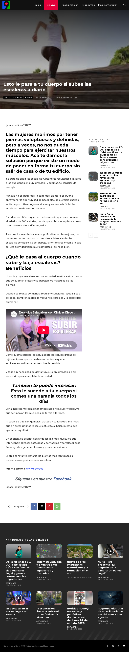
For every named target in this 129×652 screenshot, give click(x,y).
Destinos (104, 206)
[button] (124, 5)
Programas (105, 227)
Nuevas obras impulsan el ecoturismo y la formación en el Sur (109, 198)
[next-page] (96, 235)
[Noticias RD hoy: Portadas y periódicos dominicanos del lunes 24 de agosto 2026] (80, 598)
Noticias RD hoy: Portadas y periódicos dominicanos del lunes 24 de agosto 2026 (78, 616)
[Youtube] (124, 646)
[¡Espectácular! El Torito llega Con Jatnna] (18, 598)
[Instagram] (113, 646)
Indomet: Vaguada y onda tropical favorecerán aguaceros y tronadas (111, 177)
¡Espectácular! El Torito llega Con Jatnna (17, 611)
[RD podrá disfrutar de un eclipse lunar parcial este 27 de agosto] (110, 598)
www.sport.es (34, 468)
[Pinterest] (49, 506)
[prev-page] (91, 235)
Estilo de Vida (13, 97)
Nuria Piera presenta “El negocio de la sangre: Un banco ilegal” (110, 219)
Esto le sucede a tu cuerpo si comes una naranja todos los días (44, 396)
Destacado (105, 165)
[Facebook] (34, 506)
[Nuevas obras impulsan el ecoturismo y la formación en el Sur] (93, 196)
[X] (41, 506)
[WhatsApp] (57, 506)
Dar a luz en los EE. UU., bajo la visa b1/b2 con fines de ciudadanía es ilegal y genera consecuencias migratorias (111, 155)
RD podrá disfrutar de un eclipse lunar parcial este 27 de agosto (110, 613)
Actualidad (42, 621)
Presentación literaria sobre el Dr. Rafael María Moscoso (47, 613)
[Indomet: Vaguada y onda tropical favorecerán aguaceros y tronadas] (93, 176)
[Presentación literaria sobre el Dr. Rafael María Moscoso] (49, 598)
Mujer (28, 97)
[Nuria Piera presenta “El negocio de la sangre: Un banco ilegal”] (93, 217)
